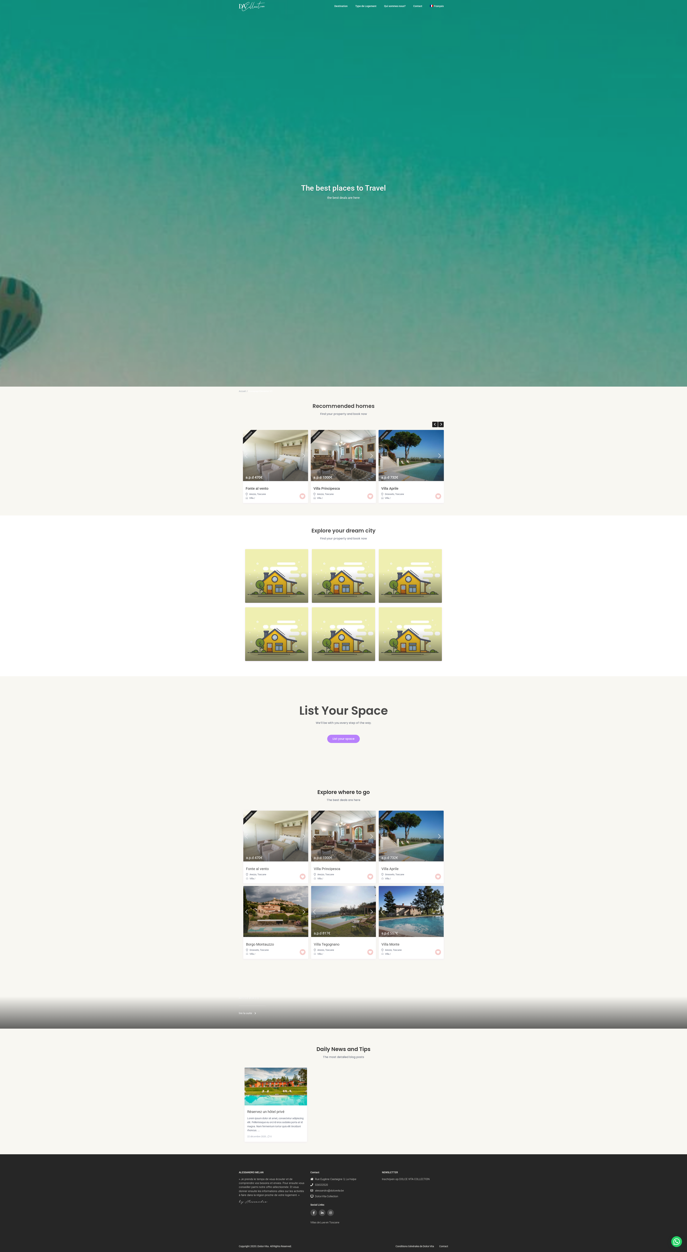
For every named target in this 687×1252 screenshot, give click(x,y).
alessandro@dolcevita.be (329, 1190)
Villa (251, 498)
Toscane (261, 494)
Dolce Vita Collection (326, 1196)
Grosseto (389, 494)
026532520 (321, 1184)
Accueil (242, 391)
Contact (417, 6)
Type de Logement (365, 6)
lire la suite (245, 1013)
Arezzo (252, 494)
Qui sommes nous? (395, 6)
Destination (341, 6)
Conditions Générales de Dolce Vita (415, 1246)
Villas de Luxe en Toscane (324, 1222)
